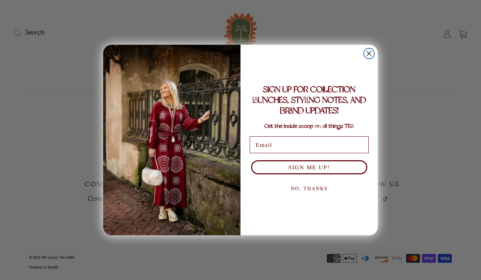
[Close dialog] (369, 53)
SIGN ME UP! (309, 167)
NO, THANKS (309, 188)
